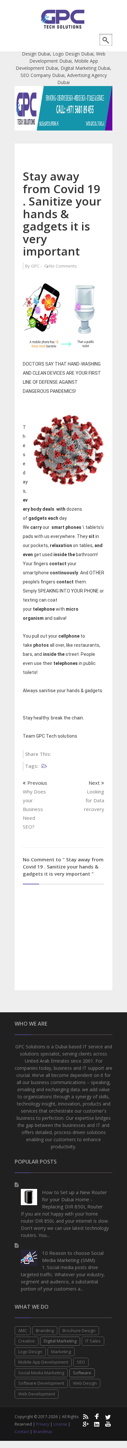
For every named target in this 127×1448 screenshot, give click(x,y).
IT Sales (93, 1341)
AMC (22, 1330)
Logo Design (30, 1351)
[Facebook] (97, 1416)
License (60, 1424)
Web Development (36, 1394)
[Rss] (85, 1416)
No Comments (63, 266)
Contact (22, 1431)
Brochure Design (79, 1330)
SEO (81, 1362)
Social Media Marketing (41, 1373)
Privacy (42, 1424)
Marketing (61, 1351)
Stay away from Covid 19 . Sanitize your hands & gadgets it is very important (62, 214)
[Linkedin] (97, 1423)
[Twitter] (108, 1416)
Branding (45, 1330)
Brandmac (42, 1431)
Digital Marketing (60, 1341)
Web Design (85, 1383)
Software (82, 1373)
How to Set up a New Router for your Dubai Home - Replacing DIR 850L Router (74, 1199)
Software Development (41, 1383)
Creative (26, 1341)
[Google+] (85, 1423)
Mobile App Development (43, 1362)
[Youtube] (108, 1423)
